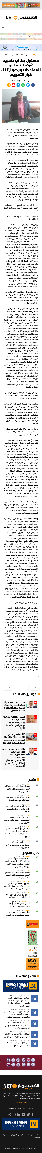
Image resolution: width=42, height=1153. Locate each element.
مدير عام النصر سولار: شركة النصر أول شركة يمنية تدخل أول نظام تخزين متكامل (14, 706)
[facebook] (32, 1114)
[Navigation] (3, 27)
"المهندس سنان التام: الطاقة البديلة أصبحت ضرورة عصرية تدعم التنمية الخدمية (14, 738)
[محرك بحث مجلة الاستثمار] (21, 986)
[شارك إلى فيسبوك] (33, 85)
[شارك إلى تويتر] (28, 85)
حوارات (34, 55)
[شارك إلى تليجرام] (18, 85)
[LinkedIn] (18, 1114)
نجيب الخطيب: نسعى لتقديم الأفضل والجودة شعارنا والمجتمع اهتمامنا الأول (14, 722)
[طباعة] (9, 85)
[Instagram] (14, 1114)
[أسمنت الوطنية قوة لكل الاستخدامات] (21, 945)
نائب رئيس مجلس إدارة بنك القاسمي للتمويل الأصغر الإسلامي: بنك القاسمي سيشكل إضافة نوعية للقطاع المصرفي (13, 757)
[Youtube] (23, 1114)
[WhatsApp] (10, 1114)
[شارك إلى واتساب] (23, 85)
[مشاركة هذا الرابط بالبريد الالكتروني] (13, 85)
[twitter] (28, 1114)
